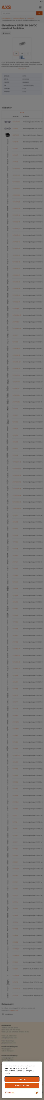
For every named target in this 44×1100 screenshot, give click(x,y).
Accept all (22, 1079)
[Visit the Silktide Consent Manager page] (36, 1092)
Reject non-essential (22, 1086)
